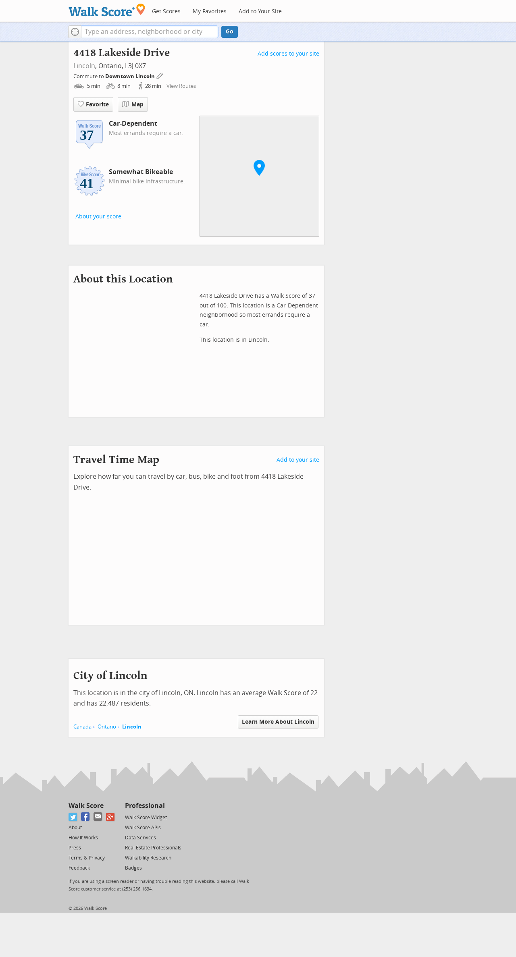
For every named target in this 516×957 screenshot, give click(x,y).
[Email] (98, 817)
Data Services (140, 838)
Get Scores (166, 11)
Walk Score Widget (146, 817)
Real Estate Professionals (153, 848)
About (75, 827)
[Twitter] (73, 817)
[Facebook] (85, 817)
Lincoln (84, 66)
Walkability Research (148, 858)
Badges (133, 868)
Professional (145, 806)
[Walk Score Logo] (107, 10)
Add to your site (298, 460)
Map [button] (137, 104)
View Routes (181, 86)
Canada (82, 727)
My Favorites (210, 11)
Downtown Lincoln (130, 76)
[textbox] (149, 31)
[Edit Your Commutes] (160, 75)
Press (75, 848)
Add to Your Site (260, 11)
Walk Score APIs (143, 827)
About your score (98, 216)
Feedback (79, 868)
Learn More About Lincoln (278, 721)
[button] (74, 31)
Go (229, 31)
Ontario (107, 727)
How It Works (83, 838)
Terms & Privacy (87, 858)
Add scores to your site (288, 53)
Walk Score (86, 806)
